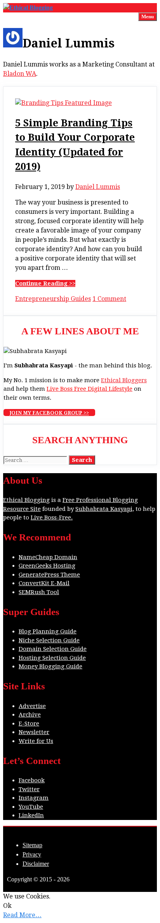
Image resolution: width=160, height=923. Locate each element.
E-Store (29, 723)
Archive (30, 714)
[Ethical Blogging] (28, 7)
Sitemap (32, 845)
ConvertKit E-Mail (44, 583)
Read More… (22, 915)
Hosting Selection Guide (52, 657)
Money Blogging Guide (50, 666)
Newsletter (34, 732)
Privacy (32, 854)
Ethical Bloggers (124, 380)
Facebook (32, 780)
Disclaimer (36, 863)
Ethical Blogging (26, 499)
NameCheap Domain (48, 557)
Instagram (34, 797)
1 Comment (109, 298)
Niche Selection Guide (49, 640)
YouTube (31, 806)
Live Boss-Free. (52, 517)
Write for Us (36, 741)
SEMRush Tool (39, 592)
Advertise (32, 706)
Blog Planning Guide (48, 631)
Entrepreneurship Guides (53, 298)
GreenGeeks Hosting (47, 565)
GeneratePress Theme (49, 574)
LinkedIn (31, 815)
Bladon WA (19, 73)
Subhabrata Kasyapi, (104, 508)
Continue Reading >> (45, 283)
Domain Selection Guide (53, 648)
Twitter (29, 789)
